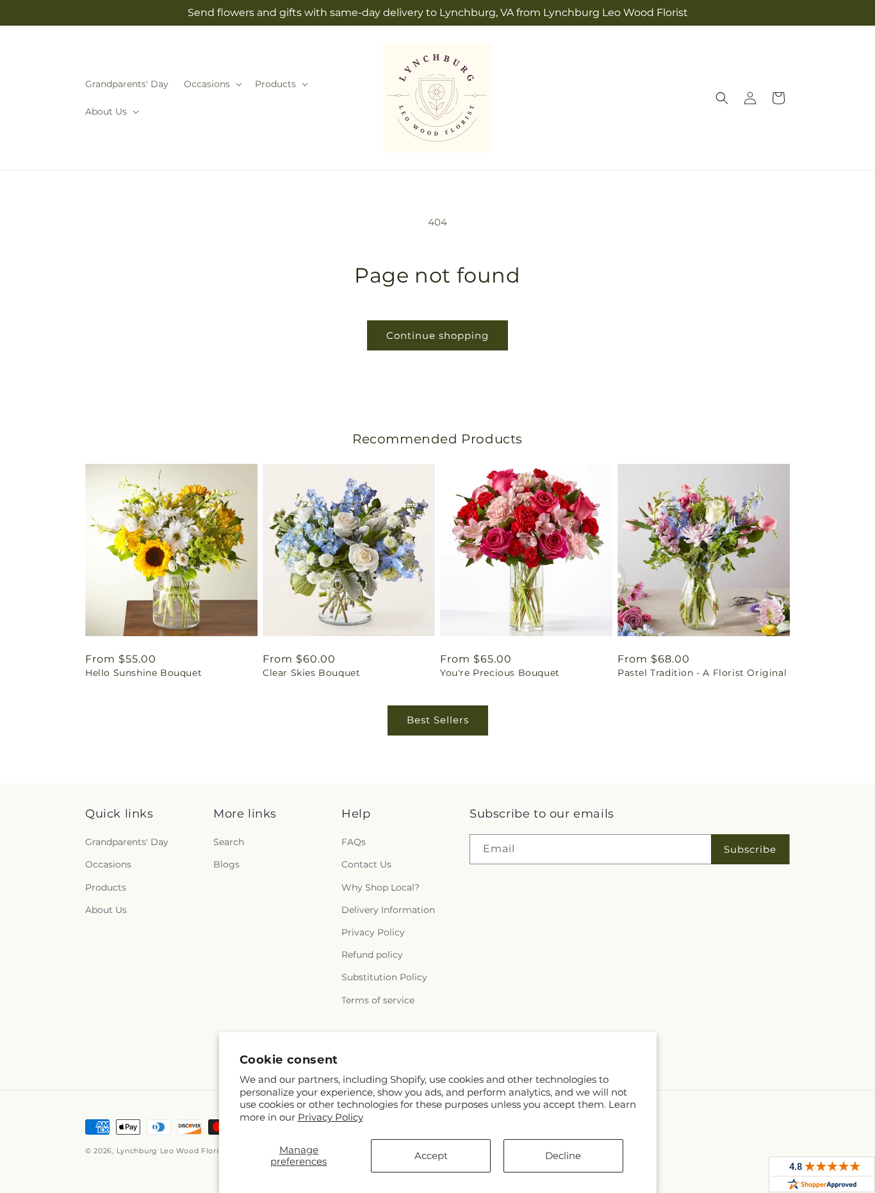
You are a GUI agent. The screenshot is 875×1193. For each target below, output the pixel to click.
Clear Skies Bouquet (311, 673)
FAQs (353, 842)
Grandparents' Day (126, 842)
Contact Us (366, 864)
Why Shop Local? (380, 887)
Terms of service (377, 1000)
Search (228, 842)
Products (105, 887)
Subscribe (750, 849)
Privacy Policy (330, 1117)
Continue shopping (437, 335)
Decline (563, 1155)
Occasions (108, 864)
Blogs (226, 864)
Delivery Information (388, 910)
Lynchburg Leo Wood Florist (171, 1150)
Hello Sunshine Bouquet (143, 673)
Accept (431, 1155)
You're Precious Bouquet (500, 673)
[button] (211, 83)
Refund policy (372, 954)
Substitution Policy (384, 977)
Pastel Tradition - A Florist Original (702, 673)
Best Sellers (438, 720)
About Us (106, 910)
